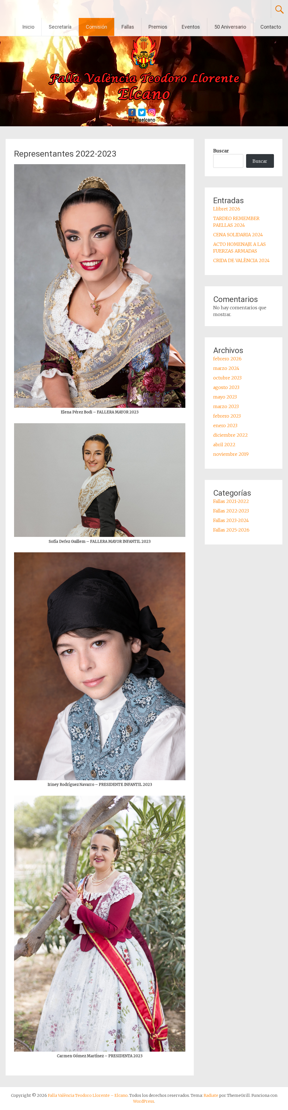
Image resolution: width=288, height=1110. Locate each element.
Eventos (191, 27)
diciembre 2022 (230, 435)
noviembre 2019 (231, 454)
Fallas (128, 27)
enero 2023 (225, 425)
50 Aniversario (230, 27)
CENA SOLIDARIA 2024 (238, 234)
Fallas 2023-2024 (231, 520)
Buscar (221, 151)
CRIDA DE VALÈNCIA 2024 (241, 260)
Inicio (28, 27)
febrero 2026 (227, 358)
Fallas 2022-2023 (231, 511)
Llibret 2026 (226, 209)
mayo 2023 (225, 397)
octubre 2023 (227, 378)
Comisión (96, 27)
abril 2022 (224, 444)
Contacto (270, 27)
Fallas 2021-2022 (231, 501)
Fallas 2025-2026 (231, 530)
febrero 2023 (227, 416)
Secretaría (60, 27)
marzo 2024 (226, 368)
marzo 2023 (226, 406)
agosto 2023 (226, 387)
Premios (157, 27)
